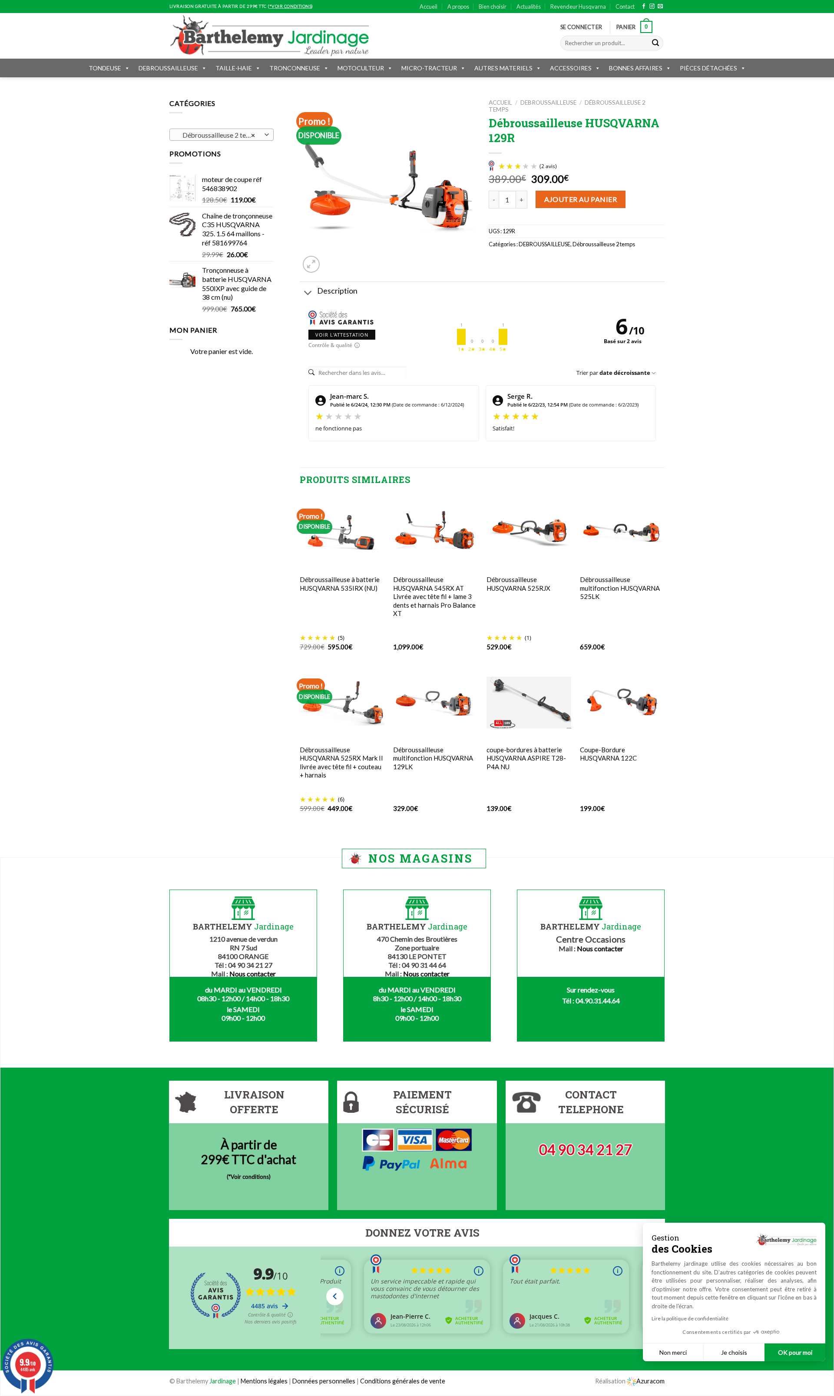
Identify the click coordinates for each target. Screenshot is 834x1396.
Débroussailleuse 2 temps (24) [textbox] (221, 135)
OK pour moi (795, 1352)
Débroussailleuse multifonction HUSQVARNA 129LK (433, 758)
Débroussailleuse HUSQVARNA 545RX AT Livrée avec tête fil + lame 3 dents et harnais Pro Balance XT (434, 596)
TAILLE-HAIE (233, 68)
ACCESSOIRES (571, 68)
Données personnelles (324, 1381)
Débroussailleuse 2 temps (604, 244)
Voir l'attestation (341, 334)
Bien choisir (492, 6)
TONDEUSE (105, 68)
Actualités (528, 6)
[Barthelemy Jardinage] (269, 35)
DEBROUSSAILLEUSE (168, 68)
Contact (625, 6)
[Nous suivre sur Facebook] (643, 6)
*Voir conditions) (249, 1176)
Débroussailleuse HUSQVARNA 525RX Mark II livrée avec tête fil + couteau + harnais (341, 762)
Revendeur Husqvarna (578, 6)
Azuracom (650, 1381)
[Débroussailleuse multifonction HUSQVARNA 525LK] (622, 532)
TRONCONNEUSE (294, 68)
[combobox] (221, 135)
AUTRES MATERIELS (503, 68)
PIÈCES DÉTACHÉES (708, 68)
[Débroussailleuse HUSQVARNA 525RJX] (528, 532)
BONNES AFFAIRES (635, 68)
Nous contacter (252, 973)
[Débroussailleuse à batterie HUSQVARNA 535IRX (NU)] (342, 532)
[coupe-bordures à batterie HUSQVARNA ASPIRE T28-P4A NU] (528, 702)
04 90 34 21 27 (585, 1149)
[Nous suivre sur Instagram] (652, 6)
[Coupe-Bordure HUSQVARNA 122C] (622, 702)
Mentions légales (264, 1381)
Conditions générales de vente (402, 1381)
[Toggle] (308, 293)
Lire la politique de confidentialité (690, 1318)
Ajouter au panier (580, 199)
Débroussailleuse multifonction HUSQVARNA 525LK (620, 588)
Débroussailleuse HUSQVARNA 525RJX (518, 584)
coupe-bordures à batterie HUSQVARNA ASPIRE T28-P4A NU (526, 758)
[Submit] (655, 43)
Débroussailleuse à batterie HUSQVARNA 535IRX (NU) (340, 584)
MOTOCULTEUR (361, 68)
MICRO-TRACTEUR (429, 68)
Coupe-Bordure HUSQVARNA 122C (608, 754)
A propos (458, 6)
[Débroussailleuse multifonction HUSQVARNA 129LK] (435, 702)
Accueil (428, 6)
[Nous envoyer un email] (660, 6)
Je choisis (734, 1352)
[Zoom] (311, 264)
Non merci (673, 1352)
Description (337, 290)
